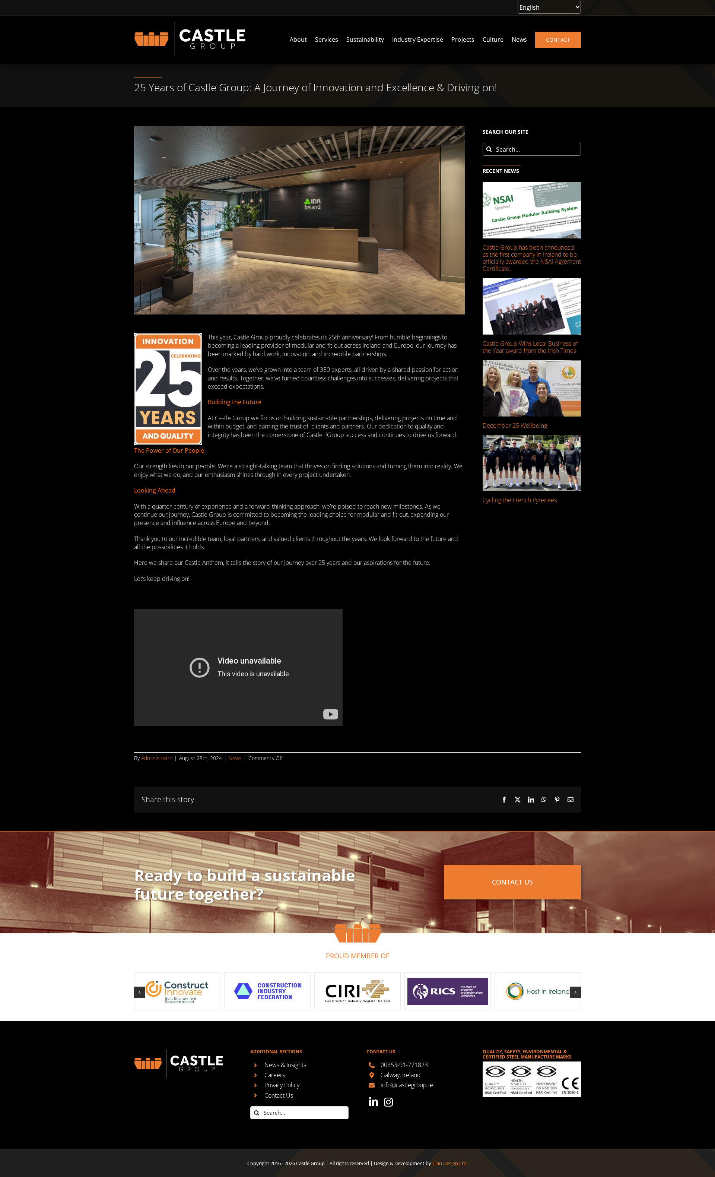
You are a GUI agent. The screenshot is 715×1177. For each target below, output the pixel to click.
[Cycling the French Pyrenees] (532, 463)
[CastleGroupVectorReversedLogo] (190, 24)
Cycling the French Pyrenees (520, 500)
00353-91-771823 (404, 1065)
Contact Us (278, 1095)
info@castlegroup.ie (407, 1085)
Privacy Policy (281, 1085)
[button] (139, 992)
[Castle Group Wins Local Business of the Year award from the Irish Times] (532, 306)
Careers (274, 1075)
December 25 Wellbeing (515, 425)
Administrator (156, 758)
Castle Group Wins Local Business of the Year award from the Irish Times (530, 347)
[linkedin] (373, 1101)
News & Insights (285, 1065)
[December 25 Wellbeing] (532, 388)
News (235, 758)
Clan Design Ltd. (450, 1163)
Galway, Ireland (401, 1075)
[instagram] (388, 1102)
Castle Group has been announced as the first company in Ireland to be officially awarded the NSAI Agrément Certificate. (532, 258)
